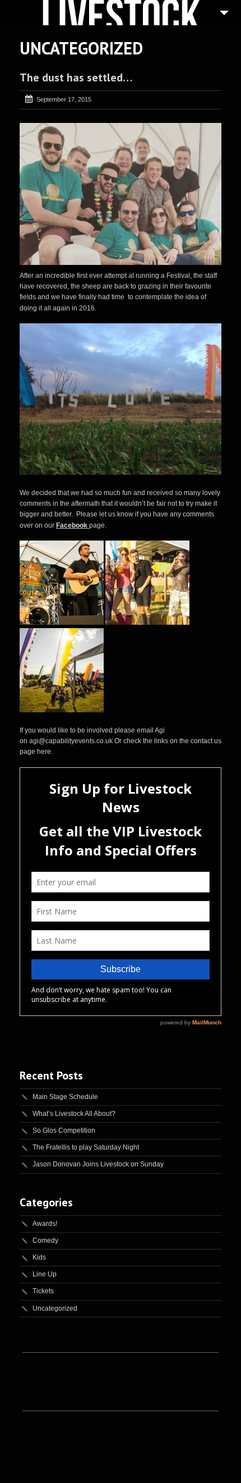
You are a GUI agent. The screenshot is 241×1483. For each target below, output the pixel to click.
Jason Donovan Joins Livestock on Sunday (98, 1164)
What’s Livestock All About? (74, 1114)
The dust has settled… (76, 77)
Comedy (45, 1240)
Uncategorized (55, 1308)
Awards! (45, 1224)
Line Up (45, 1274)
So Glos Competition (64, 1130)
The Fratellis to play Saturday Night (86, 1147)
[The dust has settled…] (120, 194)
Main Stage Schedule (65, 1097)
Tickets (43, 1291)
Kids (39, 1257)
